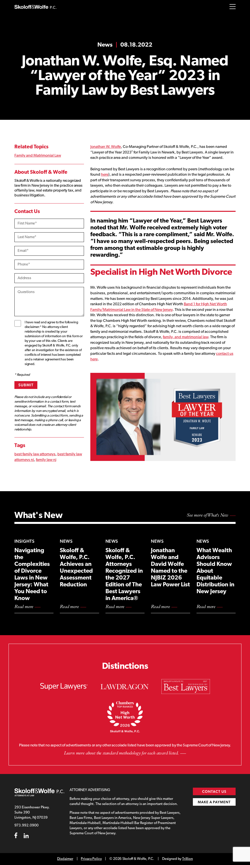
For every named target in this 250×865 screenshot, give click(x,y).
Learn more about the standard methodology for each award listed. (121, 753)
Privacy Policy (91, 859)
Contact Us (214, 791)
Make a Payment (214, 802)
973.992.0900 (26, 825)
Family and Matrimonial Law (37, 156)
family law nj (46, 460)
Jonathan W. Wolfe (105, 147)
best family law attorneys (34, 454)
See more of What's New (207, 515)
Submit (25, 385)
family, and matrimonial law (185, 337)
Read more (23, 607)
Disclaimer (65, 859)
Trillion (187, 859)
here (104, 175)
